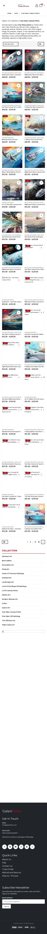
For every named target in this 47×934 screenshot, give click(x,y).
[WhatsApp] (32, 847)
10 (39, 542)
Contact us (7, 866)
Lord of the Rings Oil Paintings (14, 586)
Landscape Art (8, 582)
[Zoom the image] (12, 811)
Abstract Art (7, 556)
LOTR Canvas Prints (10, 591)
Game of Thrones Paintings (13, 573)
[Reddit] (26, 847)
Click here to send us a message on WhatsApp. (18, 837)
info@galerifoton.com (9, 825)
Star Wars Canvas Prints (8, 73)
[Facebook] (4, 847)
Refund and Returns (11, 872)
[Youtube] (15, 847)
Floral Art (5, 569)
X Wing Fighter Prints (19, 73)
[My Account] (36, 5)
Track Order (8, 869)
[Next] (43, 542)
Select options (19, 53)
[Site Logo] (23, 5)
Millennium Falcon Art (31, 73)
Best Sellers (27, 170)
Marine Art (6, 595)
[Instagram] (21, 847)
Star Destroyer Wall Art (8, 235)
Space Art (6, 608)
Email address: (7, 898)
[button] (4, 5)
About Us (6, 859)
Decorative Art (8, 565)
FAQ (4, 862)
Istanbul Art (6, 578)
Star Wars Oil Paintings (11, 616)
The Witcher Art (8, 621)
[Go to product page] (12, 157)
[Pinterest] (10, 847)
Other (4, 603)
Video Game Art (8, 625)
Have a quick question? (10, 833)
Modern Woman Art (10, 599)
